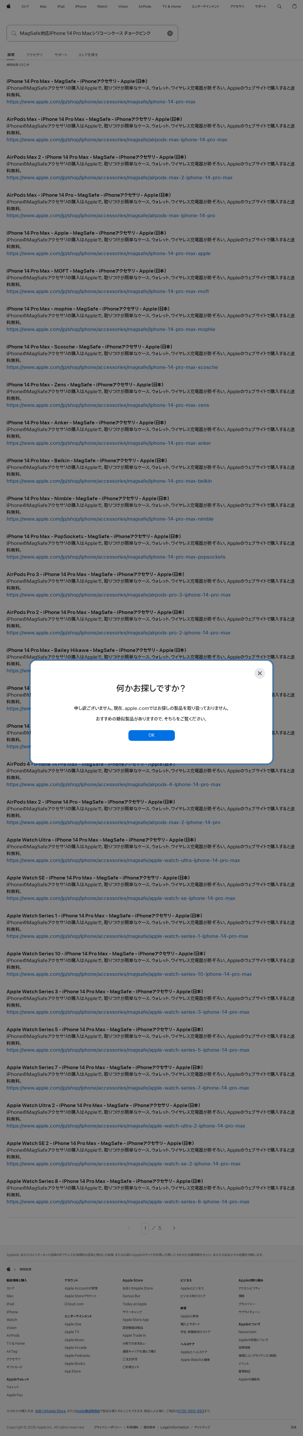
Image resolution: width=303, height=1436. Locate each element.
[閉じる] (259, 673)
